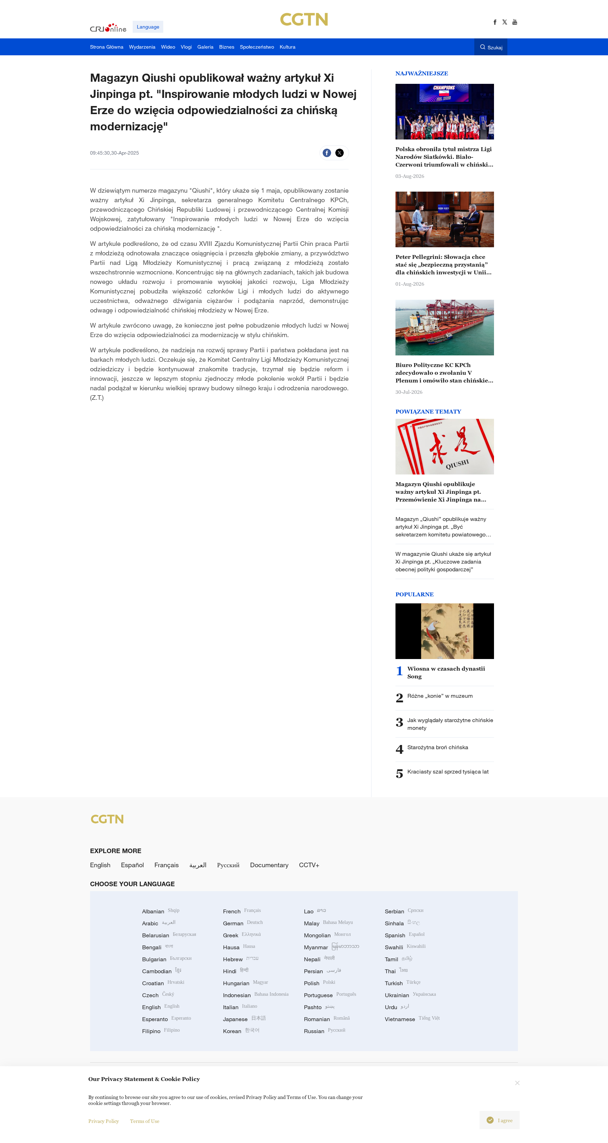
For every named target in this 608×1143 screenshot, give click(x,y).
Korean (241, 1031)
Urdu (397, 1007)
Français (166, 865)
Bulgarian (167, 959)
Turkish (402, 983)
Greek (242, 935)
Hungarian (245, 983)
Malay (328, 923)
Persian (322, 971)
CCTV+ (309, 865)
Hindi (235, 971)
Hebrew (241, 959)
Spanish (405, 935)
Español (132, 865)
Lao (315, 911)
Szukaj (495, 47)
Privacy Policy (103, 1121)
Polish (319, 983)
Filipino (161, 1031)
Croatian (163, 983)
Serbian (404, 911)
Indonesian (256, 995)
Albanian (160, 911)
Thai (396, 971)
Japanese (244, 1019)
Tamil (398, 959)
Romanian (327, 1019)
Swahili (405, 947)
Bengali (157, 947)
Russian (325, 1031)
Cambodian (161, 971)
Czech (158, 995)
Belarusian (169, 935)
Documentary (269, 865)
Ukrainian (410, 995)
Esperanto (166, 1019)
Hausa (239, 947)
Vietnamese (412, 1019)
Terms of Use (144, 1121)
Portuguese (330, 995)
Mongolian (327, 935)
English (100, 865)
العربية (198, 865)
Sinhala (402, 923)
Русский (228, 865)
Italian (240, 1007)
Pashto (319, 1007)
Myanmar (331, 947)
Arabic (159, 923)
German (243, 923)
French (242, 911)
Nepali (319, 959)
